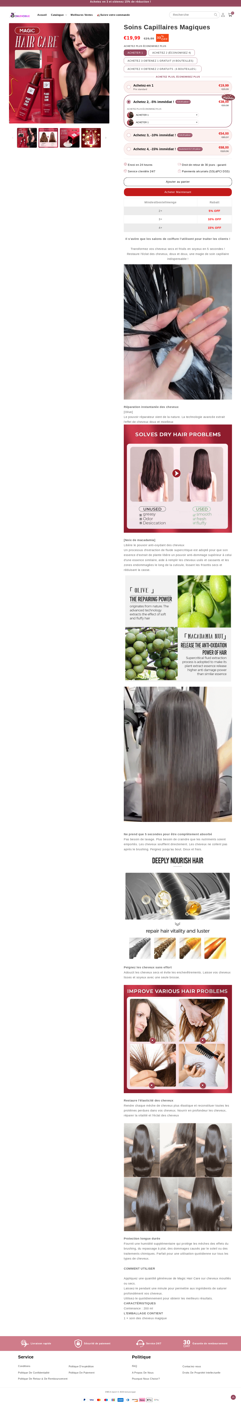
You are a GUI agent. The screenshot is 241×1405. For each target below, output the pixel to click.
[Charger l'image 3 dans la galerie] (69, 138)
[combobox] (194, 15)
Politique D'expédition (81, 1366)
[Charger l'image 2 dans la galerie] (48, 138)
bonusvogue (130, 1392)
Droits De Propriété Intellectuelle (201, 1372)
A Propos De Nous (143, 1372)
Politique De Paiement (82, 1372)
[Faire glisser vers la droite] (105, 137)
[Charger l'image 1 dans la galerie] (27, 138)
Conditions (24, 1366)
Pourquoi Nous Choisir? (146, 1378)
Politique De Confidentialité (33, 1372)
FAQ (134, 1366)
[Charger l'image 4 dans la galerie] (91, 138)
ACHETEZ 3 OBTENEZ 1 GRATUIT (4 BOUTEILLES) (160, 60)
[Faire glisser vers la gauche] (12, 137)
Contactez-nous (191, 1366)
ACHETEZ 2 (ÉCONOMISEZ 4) (171, 52)
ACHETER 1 (135, 52)
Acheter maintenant (178, 192)
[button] (59, 15)
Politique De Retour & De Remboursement (43, 1378)
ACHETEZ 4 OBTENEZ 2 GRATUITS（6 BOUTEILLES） (163, 69)
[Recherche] (216, 15)
